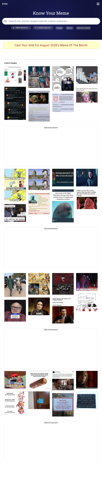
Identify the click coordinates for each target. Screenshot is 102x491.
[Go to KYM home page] (4, 4)
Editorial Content (83, 28)
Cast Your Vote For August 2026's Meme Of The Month (51, 45)
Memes (70, 28)
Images (59, 28)
